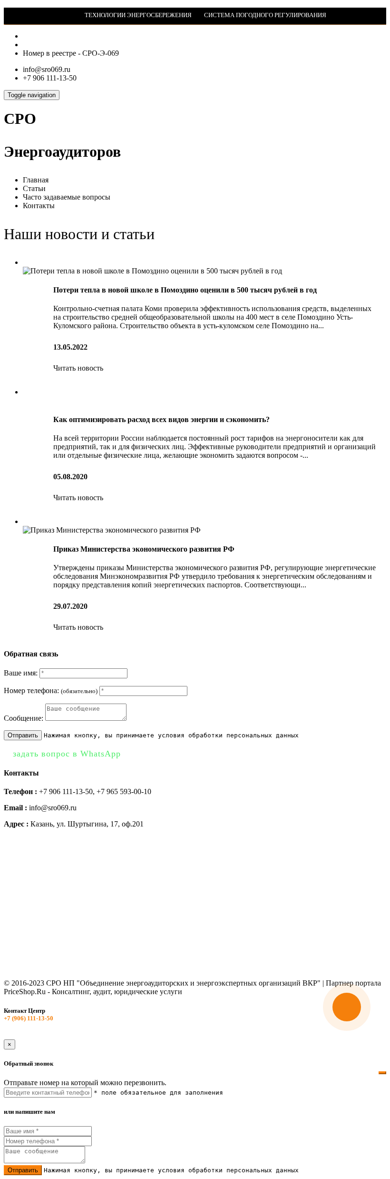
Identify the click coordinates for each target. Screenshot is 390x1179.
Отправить (23, 735)
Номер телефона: (51, 690)
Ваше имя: (21, 673)
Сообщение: (23, 718)
